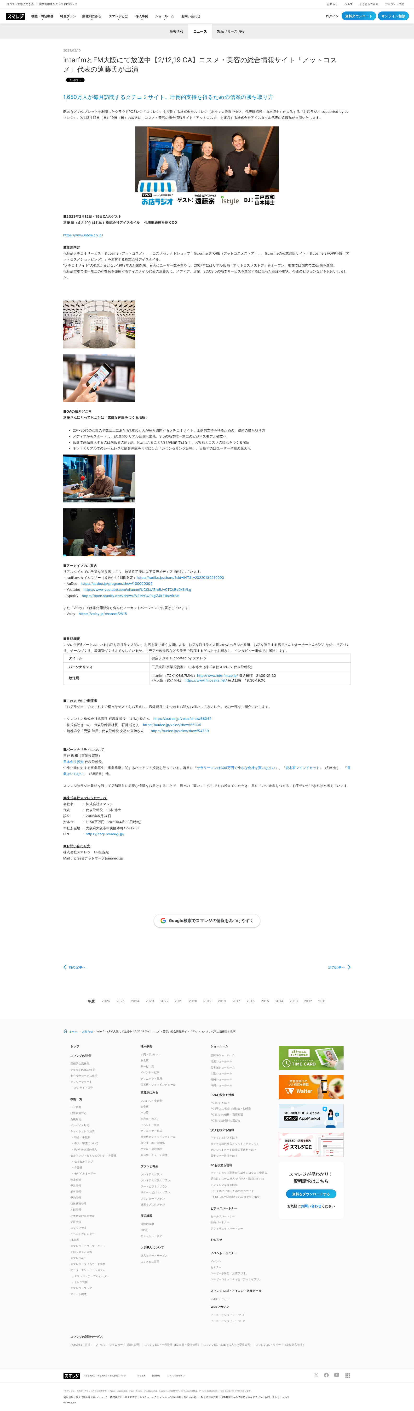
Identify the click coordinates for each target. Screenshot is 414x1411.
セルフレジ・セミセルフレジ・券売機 (93, 1155)
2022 (164, 1001)
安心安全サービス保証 (84, 1075)
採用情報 (156, 1375)
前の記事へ (77, 967)
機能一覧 (76, 1099)
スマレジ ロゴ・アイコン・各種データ (236, 1290)
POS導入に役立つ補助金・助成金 (231, 1108)
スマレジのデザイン (176, 1375)
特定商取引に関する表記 (123, 1397)
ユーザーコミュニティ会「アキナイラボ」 (236, 1279)
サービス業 (147, 1066)
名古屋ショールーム (223, 1067)
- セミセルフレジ (82, 1161)
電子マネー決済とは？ (224, 1155)
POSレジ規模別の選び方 (225, 1120)
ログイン (332, 16)
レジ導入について (152, 1247)
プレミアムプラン (151, 1174)
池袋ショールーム (221, 1061)
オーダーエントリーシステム (88, 1270)
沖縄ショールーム (221, 1085)
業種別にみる (149, 1092)
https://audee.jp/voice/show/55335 (172, 725)
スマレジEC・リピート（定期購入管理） (280, 1344)
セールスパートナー (223, 1216)
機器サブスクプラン (153, 1204)
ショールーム (164, 16)
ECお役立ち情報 (221, 1165)
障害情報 (176, 31)
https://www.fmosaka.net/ (205, 680)
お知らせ (332, 4)
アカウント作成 (394, 4)
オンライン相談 (393, 16)
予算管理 (75, 1185)
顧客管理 (75, 1191)
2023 (150, 1001)
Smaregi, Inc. (70, 1403)
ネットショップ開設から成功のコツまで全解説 (239, 1172)
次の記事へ (336, 967)
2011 (322, 1001)
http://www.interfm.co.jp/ (217, 675)
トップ (74, 1046)
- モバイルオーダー (84, 1173)
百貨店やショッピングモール (158, 1136)
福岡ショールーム (221, 1079)
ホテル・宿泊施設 (151, 1148)
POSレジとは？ (220, 1102)
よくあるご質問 (368, 4)
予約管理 (75, 1197)
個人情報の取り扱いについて (92, 1397)
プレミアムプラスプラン (155, 1180)
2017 (236, 1001)
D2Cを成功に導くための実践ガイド (232, 1191)
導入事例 (146, 1046)
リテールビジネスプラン (155, 1192)
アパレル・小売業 (151, 1100)
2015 (265, 1001)
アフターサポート (81, 1081)
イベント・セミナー (224, 1253)
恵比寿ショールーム (223, 1055)
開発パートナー (220, 1222)
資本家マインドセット (303, 768)
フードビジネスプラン (154, 1186)
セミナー (216, 1267)
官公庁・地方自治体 (153, 1142)
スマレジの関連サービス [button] (86, 1336)
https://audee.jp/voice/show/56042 (182, 719)
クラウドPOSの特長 (82, 1069)
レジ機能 (75, 1107)
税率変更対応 (78, 1113)
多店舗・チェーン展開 (154, 1155)
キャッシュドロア (151, 1236)
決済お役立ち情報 (222, 1130)
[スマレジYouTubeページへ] (336, 1375)
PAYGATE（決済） (81, 1344)
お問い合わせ (191, 16)
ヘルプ (349, 4)
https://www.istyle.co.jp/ (83, 235)
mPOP (145, 1230)
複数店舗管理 (78, 1203)
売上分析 (75, 1179)
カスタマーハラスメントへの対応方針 (160, 1397)
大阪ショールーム (221, 1073)
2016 (251, 1001)
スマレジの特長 (80, 1055)
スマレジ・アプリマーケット (88, 1246)
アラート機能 (78, 1294)
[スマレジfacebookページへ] (326, 1375)
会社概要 (141, 1375)
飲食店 (145, 1060)
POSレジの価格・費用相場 (227, 1114)
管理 (74, 1239)
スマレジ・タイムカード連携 (88, 1264)
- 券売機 (77, 1167)
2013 (294, 1001)
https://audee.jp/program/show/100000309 (117, 583)
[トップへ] (15, 16)
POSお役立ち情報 (223, 1095)
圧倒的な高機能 (79, 1063)
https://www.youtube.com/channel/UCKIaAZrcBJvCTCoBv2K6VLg (137, 589)
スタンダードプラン (153, 1198)
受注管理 (75, 1221)
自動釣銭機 (147, 1224)
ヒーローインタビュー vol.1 (227, 1315)
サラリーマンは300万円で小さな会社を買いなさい (236, 768)
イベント (216, 1261)
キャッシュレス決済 (82, 1131)
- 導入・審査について (85, 1143)
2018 (222, 1001)
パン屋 (145, 1112)
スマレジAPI (78, 1258)
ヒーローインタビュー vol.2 (228, 1321)
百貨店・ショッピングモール (158, 1084)
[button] (242, 1306)
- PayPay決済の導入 (84, 1149)
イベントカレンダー (82, 1233)
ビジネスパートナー (224, 1208)
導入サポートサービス (154, 1255)
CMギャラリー (220, 1299)
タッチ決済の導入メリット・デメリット (235, 1143)
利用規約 (68, 1397)
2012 (308, 1001)
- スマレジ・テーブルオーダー (90, 1276)
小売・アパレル (150, 1054)
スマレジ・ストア (81, 1288)
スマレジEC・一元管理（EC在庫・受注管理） (172, 1344)
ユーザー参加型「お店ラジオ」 (229, 1273)
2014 (279, 1001)
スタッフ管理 (78, 1227)
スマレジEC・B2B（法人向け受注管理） (228, 1344)
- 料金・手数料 (81, 1137)
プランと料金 (149, 1166)
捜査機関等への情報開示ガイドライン (242, 1397)
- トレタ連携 (80, 1282)
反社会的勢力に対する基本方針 (201, 1397)
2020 (193, 1001)
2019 (207, 1001)
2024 (135, 1001)
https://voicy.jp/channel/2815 (103, 614)
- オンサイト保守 (82, 1087)
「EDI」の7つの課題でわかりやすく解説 (235, 1197)
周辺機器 (146, 1216)
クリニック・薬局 (151, 1078)
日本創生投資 (73, 762)
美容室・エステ (150, 1119)
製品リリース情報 (230, 31)
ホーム (73, 1031)
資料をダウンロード (311, 1194)
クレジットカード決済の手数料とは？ (234, 1149)
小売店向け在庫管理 (82, 1216)
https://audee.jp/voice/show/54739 (180, 731)
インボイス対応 (79, 1125)
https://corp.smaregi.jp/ (104, 834)
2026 (106, 1001)
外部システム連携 (81, 1252)
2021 (179, 1001)
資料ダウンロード (359, 16)
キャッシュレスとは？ (224, 1137)
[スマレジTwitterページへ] (316, 1375)
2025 (120, 1001)
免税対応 (75, 1119)
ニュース (200, 31)
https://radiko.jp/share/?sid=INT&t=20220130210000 (180, 577)
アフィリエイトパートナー (227, 1228)
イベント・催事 (150, 1072)
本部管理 (75, 1209)
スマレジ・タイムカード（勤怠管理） (119, 1344)
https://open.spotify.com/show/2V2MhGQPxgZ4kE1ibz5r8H (130, 596)
